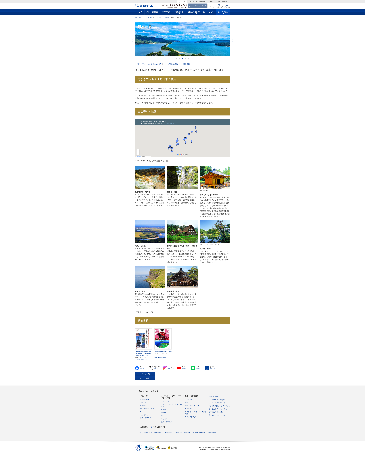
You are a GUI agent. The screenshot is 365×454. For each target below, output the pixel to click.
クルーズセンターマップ (198, 6)
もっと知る (144, 415)
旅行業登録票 (169, 432)
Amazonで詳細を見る (141, 359)
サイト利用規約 (143, 432)
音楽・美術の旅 (223, 1)
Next (232, 40)
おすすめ (143, 402)
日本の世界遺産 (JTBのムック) (162, 351)
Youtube (179, 368)
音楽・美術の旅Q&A (192, 405)
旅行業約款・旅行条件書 (183, 432)
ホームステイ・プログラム (218, 409)
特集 (186, 402)
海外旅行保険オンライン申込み (219, 406)
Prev (132, 40)
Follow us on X (151, 368)
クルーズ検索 (144, 399)
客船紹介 (143, 405)
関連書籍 (186, 64)
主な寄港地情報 (172, 64)
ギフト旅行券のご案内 (216, 412)
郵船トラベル (157, 368)
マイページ (211, 7)
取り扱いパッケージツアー (218, 415)
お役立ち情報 (213, 396)
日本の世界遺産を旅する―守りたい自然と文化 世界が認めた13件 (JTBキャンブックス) (143, 353)
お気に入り (227, 7)
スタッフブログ (145, 418)
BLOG (207, 368)
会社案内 (144, 427)
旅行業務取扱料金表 (199, 432)
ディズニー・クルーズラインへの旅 (201, 1)
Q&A (142, 412)
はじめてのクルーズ (147, 408)
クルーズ (182, 2)
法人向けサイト (159, 427)
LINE (193, 368)
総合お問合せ (212, 432)
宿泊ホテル (165, 413)
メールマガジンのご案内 (217, 400)
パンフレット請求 (145, 374)
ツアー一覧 (165, 401)
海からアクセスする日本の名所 (149, 64)
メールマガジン (145, 378)
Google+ (165, 368)
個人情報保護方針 (156, 432)
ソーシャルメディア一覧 (217, 403)
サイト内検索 (219, 7)
